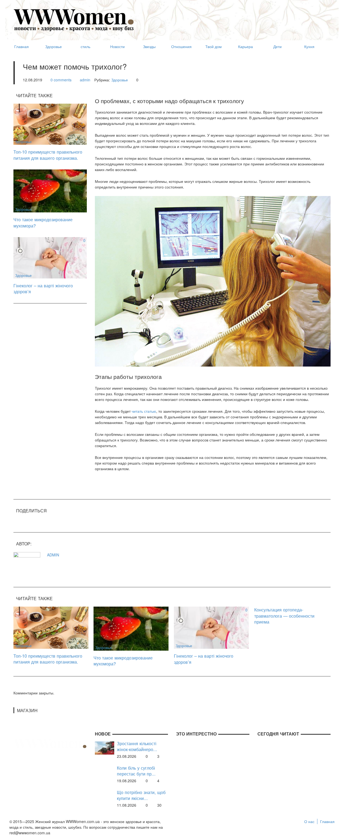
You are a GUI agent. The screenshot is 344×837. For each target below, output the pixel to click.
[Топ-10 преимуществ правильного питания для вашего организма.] (50, 123)
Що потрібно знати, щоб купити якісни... (141, 795)
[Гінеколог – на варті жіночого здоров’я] (50, 257)
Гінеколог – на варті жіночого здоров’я (43, 288)
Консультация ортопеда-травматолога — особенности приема (284, 615)
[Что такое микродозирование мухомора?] (50, 190)
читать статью (144, 411)
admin (85, 79)
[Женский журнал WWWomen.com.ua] (73, 19)
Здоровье (119, 79)
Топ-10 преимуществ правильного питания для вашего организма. (47, 154)
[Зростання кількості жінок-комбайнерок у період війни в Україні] (104, 747)
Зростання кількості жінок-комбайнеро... (137, 746)
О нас (309, 821)
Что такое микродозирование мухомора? (43, 222)
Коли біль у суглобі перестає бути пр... (136, 771)
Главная (327, 821)
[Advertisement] (233, 18)
